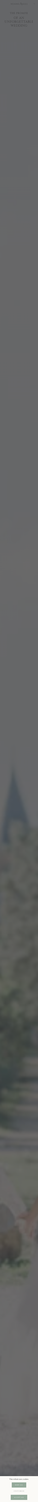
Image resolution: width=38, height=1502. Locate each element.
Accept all (19, 1497)
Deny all (19, 1485)
